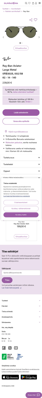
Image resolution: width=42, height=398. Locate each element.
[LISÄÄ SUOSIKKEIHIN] (36, 19)
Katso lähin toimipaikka (13, 177)
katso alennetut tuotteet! (23, 91)
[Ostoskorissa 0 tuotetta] (32, 3)
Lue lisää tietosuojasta (11, 288)
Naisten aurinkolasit (12, 11)
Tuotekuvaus (8, 157)
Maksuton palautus (14, 142)
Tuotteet (5, 8)
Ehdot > (29, 101)
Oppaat (6, 171)
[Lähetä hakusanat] (26, 3)
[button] (36, 3)
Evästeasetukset (21, 202)
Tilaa (7, 280)
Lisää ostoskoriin (21, 112)
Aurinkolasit (15, 8)
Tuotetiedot (8, 164)
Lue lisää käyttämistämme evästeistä (16, 196)
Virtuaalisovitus (21, 48)
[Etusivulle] (11, 2)
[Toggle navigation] (39, 2)
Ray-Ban (26, 11)
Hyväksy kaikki (20, 215)
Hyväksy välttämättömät (21, 209)
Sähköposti (6, 269)
